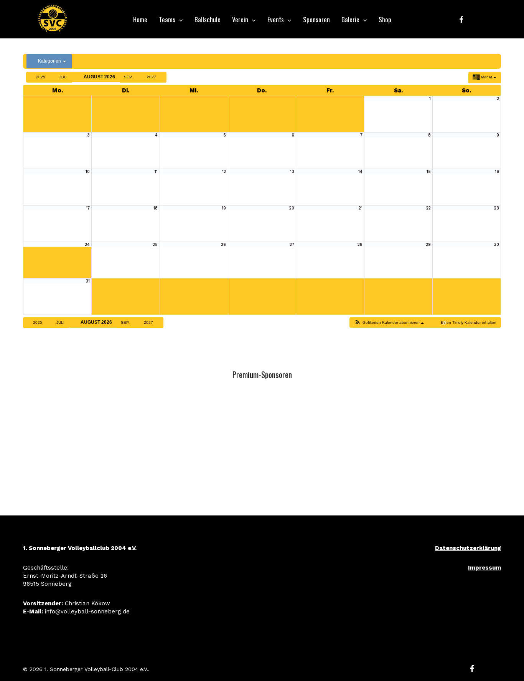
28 (360, 244)
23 (496, 207)
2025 (40, 77)
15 (429, 171)
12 (224, 171)
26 (223, 244)
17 (88, 207)
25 (155, 244)
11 (156, 171)
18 (155, 207)
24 (87, 244)
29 (428, 244)
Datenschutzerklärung (468, 548)
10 (88, 171)
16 (497, 171)
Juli (63, 77)
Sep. (129, 77)
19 (224, 207)
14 (360, 171)
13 (292, 171)
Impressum (484, 567)
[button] (389, 322)
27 (292, 244)
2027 (152, 77)
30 (496, 244)
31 (88, 280)
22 (428, 207)
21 (361, 207)
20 (291, 207)
